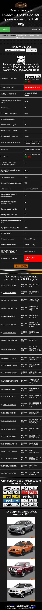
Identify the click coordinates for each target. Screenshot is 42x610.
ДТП (33, 257)
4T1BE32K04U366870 (9, 473)
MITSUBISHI (33, 347)
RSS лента (32, 606)
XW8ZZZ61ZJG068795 (10, 308)
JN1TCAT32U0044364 (9, 285)
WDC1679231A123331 (9, 358)
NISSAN (31, 284)
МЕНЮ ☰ (36, 30)
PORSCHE (32, 450)
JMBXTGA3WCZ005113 (10, 349)
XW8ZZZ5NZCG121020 (10, 300)
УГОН (28, 257)
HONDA (31, 388)
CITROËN (32, 436)
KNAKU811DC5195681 (9, 293)
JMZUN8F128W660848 (10, 444)
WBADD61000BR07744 (10, 340)
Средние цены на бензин (8, 35)
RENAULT (32, 458)
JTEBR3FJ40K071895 (9, 325)
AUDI (31, 372)
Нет (29, 81)
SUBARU (32, 396)
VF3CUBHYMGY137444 (10, 365)
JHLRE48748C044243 (9, 389)
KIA (30, 292)
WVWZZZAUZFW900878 (10, 381)
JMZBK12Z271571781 (9, 333)
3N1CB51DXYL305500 (9, 413)
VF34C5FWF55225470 (9, 316)
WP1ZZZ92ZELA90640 (10, 451)
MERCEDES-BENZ (35, 357)
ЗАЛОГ (27, 259)
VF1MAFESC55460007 (10, 458)
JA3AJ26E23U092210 (9, 421)
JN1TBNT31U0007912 (9, 429)
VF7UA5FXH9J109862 (9, 436)
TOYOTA (32, 323)
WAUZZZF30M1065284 (10, 373)
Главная (5, 30)
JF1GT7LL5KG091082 (9, 396)
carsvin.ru (13, 605)
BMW (31, 340)
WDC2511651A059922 (9, 405)
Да (26, 81)
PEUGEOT (32, 315)
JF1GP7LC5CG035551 (9, 466)
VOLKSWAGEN (34, 299)
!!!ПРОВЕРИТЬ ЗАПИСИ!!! (33, 87)
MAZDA (27, 171)
